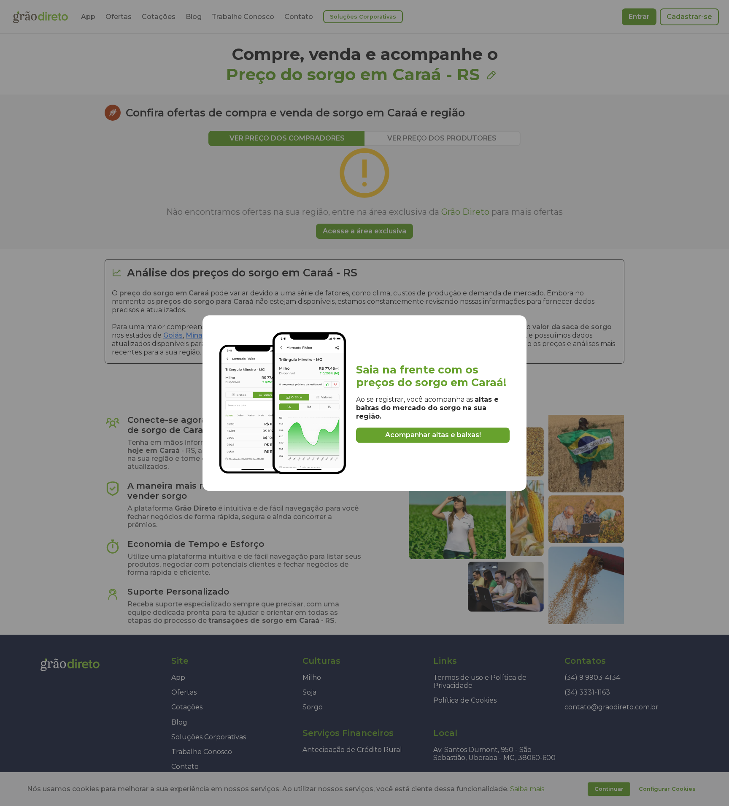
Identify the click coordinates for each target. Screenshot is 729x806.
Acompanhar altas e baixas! (433, 435)
